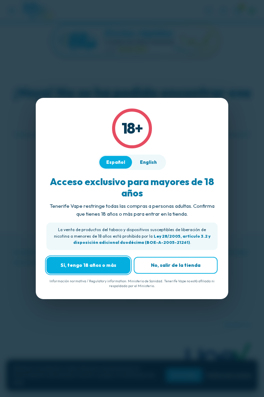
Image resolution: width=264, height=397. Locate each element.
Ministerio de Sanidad (145, 281)
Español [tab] (115, 162)
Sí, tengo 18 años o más (88, 265)
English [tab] (148, 162)
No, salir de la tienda (175, 265)
